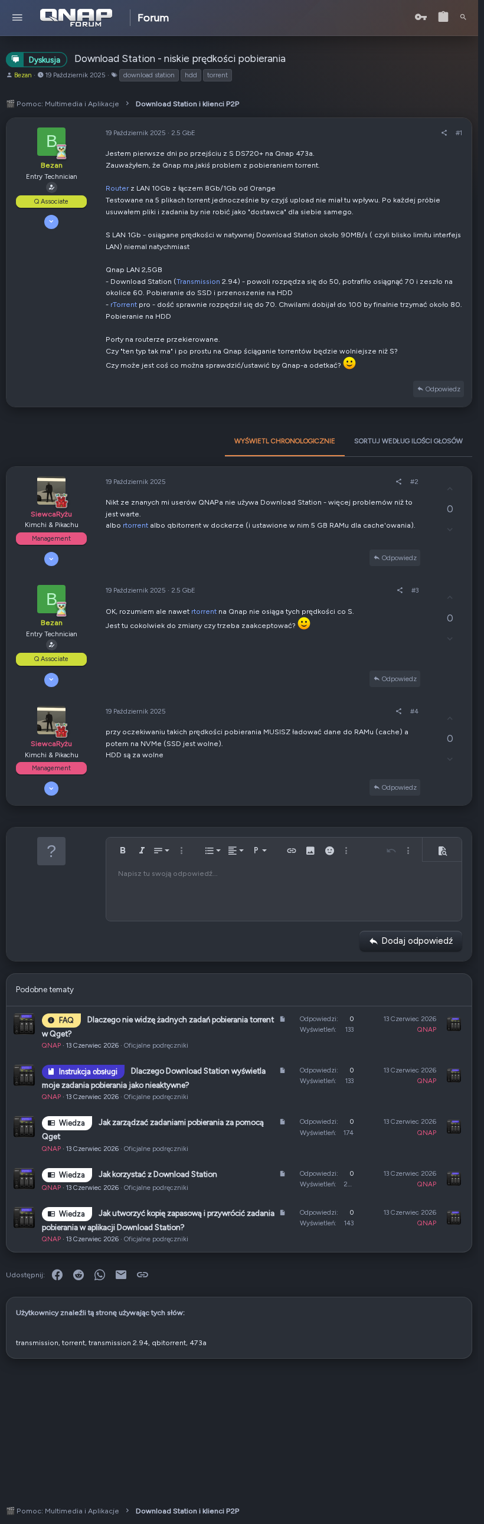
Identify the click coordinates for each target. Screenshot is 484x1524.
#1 (459, 133)
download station (149, 75)
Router (117, 188)
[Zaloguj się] (421, 17)
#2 (414, 482)
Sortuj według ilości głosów (408, 441)
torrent (217, 75)
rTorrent (123, 304)
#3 (414, 590)
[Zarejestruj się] (443, 17)
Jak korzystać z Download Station (158, 1174)
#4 (414, 711)
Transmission (198, 281)
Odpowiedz (443, 389)
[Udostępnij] (444, 133)
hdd (191, 75)
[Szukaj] (463, 18)
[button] (17, 18)
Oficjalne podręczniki (156, 1045)
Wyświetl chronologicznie (284, 441)
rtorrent (135, 525)
